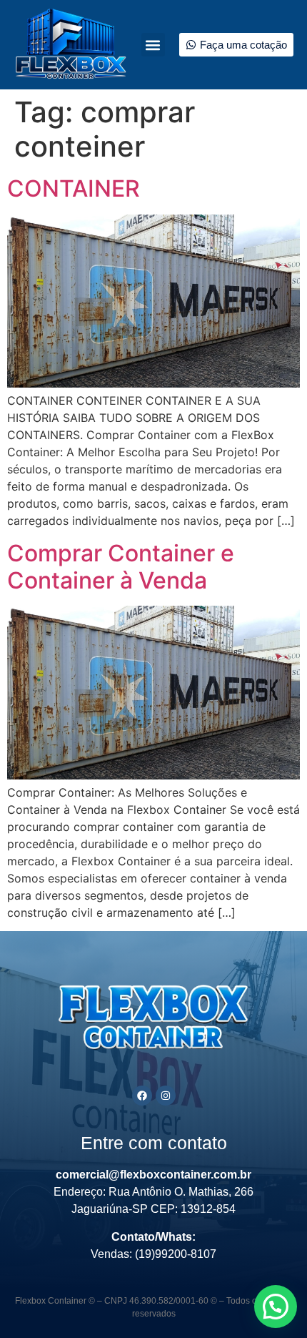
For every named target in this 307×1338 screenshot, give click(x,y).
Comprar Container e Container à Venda (120, 566)
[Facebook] (142, 1096)
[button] (153, 44)
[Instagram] (166, 1096)
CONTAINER (73, 188)
